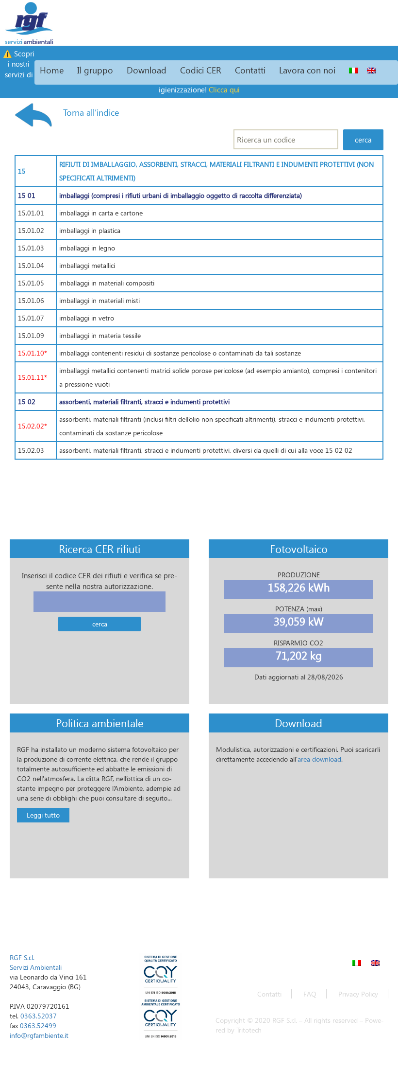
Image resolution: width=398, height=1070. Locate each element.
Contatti (250, 70)
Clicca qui (224, 89)
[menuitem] (353, 70)
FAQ (309, 994)
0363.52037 (38, 1015)
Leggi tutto (43, 815)
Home (52, 70)
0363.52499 (38, 1025)
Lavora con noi (307, 70)
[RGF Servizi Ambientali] (26, 22)
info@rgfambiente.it (39, 1035)
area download (319, 759)
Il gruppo (95, 70)
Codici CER (200, 70)
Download (146, 70)
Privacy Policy (358, 994)
